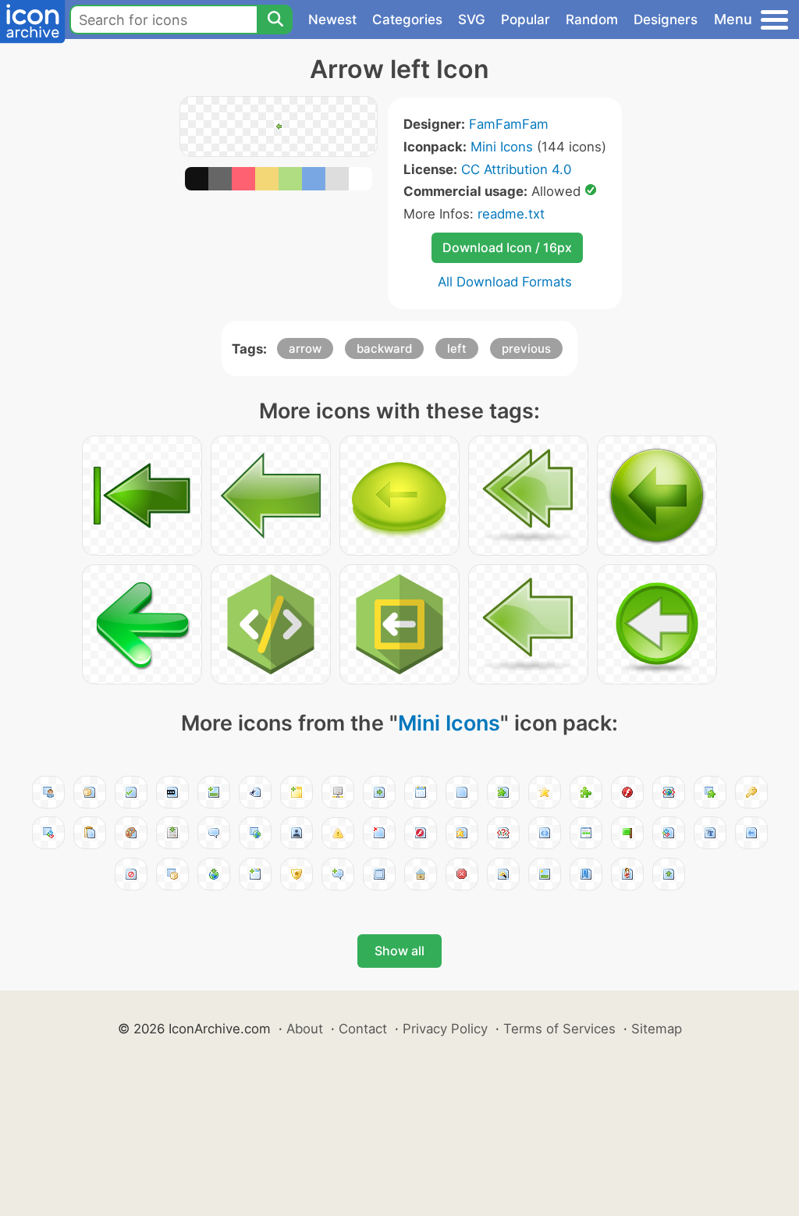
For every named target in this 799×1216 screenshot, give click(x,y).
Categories (407, 19)
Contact (363, 1028)
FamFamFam (509, 124)
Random (592, 19)
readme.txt (511, 214)
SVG (471, 19)
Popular (525, 19)
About (304, 1028)
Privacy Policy (445, 1028)
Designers (666, 19)
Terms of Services (559, 1028)
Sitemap (656, 1028)
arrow (305, 348)
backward (384, 348)
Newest (332, 19)
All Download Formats (505, 282)
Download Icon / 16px (507, 247)
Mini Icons (502, 147)
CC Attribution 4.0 (516, 169)
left (457, 348)
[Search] (275, 19)
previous (526, 348)
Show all (399, 950)
